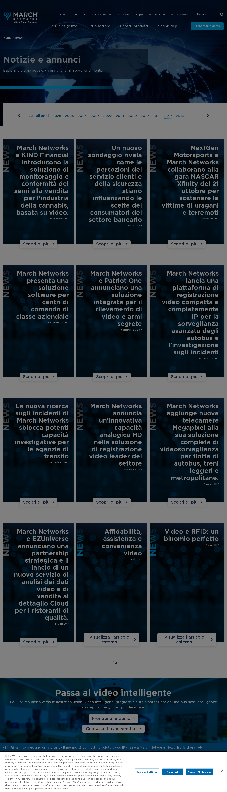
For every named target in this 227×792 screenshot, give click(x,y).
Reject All (172, 772)
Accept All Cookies (199, 772)
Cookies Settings (146, 772)
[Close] (221, 771)
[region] (113, 771)
